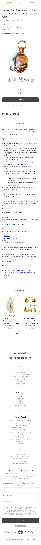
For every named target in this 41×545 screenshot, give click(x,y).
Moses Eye (20, 434)
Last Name (8, 501)
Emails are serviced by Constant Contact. (20, 514)
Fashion (20, 401)
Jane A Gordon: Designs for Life (20, 421)
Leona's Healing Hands (20, 437)
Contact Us (21, 370)
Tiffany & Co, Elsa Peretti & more (20, 439)
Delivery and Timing (20, 379)
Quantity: (20, 89)
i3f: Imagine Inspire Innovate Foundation (20, 432)
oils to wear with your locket (22, 270)
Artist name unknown (20, 423)
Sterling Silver (8, 217)
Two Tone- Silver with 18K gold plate (15, 219)
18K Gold (7, 240)
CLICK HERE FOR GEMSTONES (17, 164)
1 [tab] (17, 333)
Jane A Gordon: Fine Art (20, 425)
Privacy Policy (20, 381)
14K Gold (7, 238)
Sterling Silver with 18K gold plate (14, 224)
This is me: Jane (20, 406)
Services (21, 408)
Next (37, 76)
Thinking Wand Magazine (20, 374)
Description (20, 123)
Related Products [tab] (20, 291)
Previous (4, 76)
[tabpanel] (11, 313)
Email (7, 490)
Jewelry (20, 396)
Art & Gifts (20, 399)
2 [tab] (20, 333)
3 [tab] (24, 333)
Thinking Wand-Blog (20, 410)
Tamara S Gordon (20, 430)
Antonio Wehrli (20, 441)
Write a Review (7, 30)
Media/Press (20, 384)
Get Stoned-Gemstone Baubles (20, 428)
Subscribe (21, 521)
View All (20, 444)
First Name (8, 496)
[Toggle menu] (3, 3)
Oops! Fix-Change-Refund (20, 377)
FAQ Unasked (20, 372)
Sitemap (21, 386)
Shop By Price (20, 403)
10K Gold (7, 236)
